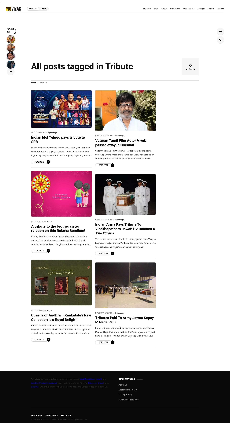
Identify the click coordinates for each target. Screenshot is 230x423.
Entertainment (38, 132)
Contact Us (36, 415)
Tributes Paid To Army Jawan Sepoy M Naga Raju (124, 320)
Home (33, 82)
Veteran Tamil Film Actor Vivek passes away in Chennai (120, 143)
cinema (35, 386)
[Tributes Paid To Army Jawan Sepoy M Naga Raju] (125, 285)
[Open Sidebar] (220, 31)
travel (101, 383)
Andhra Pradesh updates (44, 383)
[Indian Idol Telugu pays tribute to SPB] (61, 109)
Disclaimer (66, 415)
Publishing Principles (129, 399)
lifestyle (92, 383)
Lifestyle (35, 221)
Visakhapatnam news (91, 379)
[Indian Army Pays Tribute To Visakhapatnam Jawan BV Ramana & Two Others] (125, 194)
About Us (123, 385)
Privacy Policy (51, 415)
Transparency (125, 394)
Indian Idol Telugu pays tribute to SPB (58, 140)
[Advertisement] (115, 30)
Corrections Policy (128, 389)
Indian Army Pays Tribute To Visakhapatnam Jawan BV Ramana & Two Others (125, 229)
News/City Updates (103, 136)
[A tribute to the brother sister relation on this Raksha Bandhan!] (61, 194)
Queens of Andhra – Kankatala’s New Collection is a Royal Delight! (61, 317)
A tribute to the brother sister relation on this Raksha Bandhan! (58, 229)
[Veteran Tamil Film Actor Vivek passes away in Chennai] (125, 110)
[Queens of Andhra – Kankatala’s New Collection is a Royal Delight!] (61, 282)
